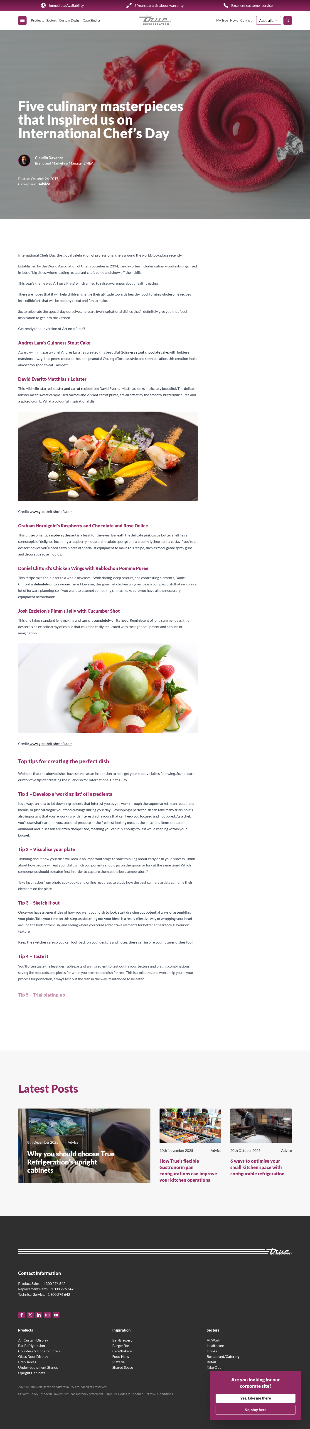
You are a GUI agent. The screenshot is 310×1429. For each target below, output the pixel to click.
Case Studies (92, 20)
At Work (213, 1340)
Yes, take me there (255, 1398)
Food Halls (120, 1356)
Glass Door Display (33, 1356)
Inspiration (121, 1330)
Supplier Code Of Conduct (124, 1394)
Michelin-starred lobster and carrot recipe (58, 388)
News (234, 20)
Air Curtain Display (33, 1340)
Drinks (212, 1351)
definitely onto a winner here (56, 584)
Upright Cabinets (31, 1373)
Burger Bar (120, 1345)
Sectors (51, 20)
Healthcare (215, 1345)
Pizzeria (118, 1362)
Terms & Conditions (159, 1394)
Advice (44, 184)
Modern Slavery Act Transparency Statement (72, 1394)
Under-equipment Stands (38, 1367)
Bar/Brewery (122, 1340)
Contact (246, 20)
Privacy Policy (28, 1394)
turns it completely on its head (104, 620)
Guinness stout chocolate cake (144, 352)
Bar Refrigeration (31, 1345)
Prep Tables (27, 1362)
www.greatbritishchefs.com (50, 511)
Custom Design (70, 20)
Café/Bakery (122, 1351)
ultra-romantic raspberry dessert (50, 535)
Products (37, 20)
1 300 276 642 (54, 1283)
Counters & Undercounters (39, 1351)
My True (222, 20)
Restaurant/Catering (223, 1356)
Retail (211, 1362)
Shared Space (122, 1367)
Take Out (214, 1367)
